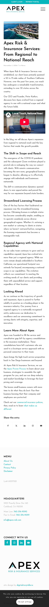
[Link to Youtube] (41, 426)
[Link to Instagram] (33, 426)
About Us (8, 461)
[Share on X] (16, 426)
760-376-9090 (20, 512)
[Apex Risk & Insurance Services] (20, 9)
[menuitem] (17, 2)
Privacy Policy (10, 468)
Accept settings (25, 602)
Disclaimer (8, 471)
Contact (7, 465)
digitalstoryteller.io (25, 585)
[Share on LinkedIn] (25, 426)
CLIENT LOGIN (16, 2)
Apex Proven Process (16, 369)
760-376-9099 (22, 515)
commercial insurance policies (30, 402)
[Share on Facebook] (8, 426)
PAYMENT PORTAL (32, 2)
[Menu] (41, 9)
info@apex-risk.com (12, 520)
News (23, 65)
